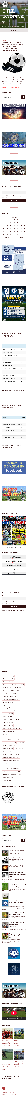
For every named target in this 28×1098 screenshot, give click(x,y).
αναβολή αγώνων (9, 711)
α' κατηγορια (8, 702)
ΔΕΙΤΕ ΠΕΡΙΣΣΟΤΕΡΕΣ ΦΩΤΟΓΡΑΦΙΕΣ (10, 1077)
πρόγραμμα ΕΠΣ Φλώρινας (12, 774)
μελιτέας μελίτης (9, 742)
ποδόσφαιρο (8, 748)
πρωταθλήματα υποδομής (11, 772)
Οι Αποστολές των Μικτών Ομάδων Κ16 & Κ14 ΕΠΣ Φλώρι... (17, 903)
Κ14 (18, 690)
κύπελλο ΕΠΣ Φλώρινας (11, 740)
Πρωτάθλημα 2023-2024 (11, 699)
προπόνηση (7, 751)
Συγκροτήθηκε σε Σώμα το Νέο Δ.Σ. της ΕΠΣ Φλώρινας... (16, 924)
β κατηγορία (8, 725)
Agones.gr (20, 574)
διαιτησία (7, 728)
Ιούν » (21, 237)
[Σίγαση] (21, 1018)
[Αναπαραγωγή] (4, 1018)
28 (7, 234)
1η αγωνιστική (8, 676)
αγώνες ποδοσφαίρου (10, 705)
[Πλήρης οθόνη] (23, 1018)
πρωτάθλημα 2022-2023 (11, 763)
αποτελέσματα (9, 716)
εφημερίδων (18, 547)
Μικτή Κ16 (13, 693)
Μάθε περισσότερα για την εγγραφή (13, 610)
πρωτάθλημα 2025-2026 (11, 769)
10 (17, 225)
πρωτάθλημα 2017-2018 (11, 754)
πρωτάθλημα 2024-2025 (11, 766)
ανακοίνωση (8, 713)
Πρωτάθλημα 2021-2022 (11, 696)
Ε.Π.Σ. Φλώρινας (13, 16)
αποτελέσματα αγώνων (11, 719)
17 (17, 228)
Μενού (15, 30)
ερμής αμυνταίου (9, 734)
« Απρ (7, 237)
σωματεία (7, 780)
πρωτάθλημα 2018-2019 (11, 757)
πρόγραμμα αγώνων (10, 777)
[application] (14, 1013)
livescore (24, 574)
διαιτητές (17, 728)
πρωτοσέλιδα (11, 547)
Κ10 (5, 690)
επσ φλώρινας (9, 731)
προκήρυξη (19, 748)
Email (3, 190)
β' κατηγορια (8, 722)
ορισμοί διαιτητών (9, 745)
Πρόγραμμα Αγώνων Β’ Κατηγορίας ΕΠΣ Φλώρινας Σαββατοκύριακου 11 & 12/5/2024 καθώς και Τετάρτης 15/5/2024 (13, 46)
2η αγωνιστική (8, 679)
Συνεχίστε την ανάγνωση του (10, 87)
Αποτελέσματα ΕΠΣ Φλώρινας (13, 684)
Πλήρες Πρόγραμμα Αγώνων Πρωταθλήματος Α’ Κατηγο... (17, 936)
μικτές (21, 742)
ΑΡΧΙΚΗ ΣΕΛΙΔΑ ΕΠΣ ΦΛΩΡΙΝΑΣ (13, 786)
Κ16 (5, 693)
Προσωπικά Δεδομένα (8, 1092)
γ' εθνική (18, 725)
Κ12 (12, 690)
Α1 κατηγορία (8, 681)
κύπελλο (6, 737)
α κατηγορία (8, 708)
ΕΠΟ (5, 687)
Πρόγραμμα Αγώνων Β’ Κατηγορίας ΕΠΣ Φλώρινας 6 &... (17, 874)
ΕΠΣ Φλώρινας (15, 687)
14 (7, 228)
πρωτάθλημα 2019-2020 (11, 760)
